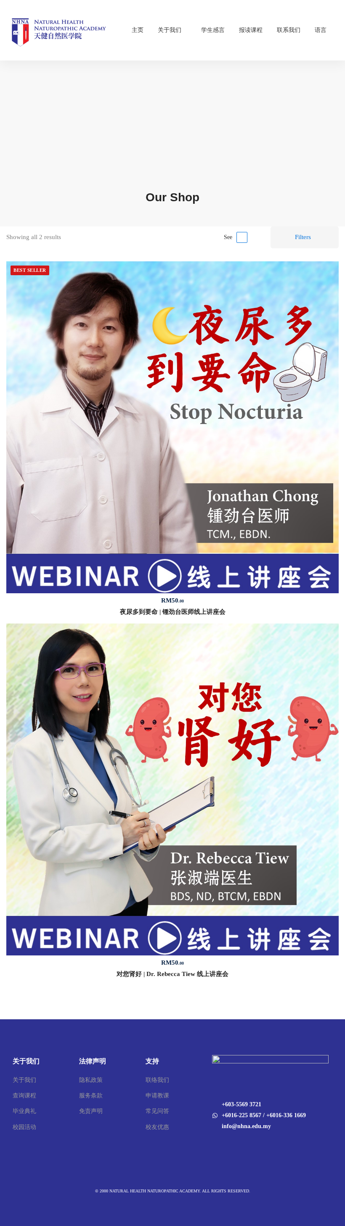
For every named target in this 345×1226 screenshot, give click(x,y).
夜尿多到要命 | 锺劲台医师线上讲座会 (173, 611)
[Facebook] (212, 1144)
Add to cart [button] (172, 427)
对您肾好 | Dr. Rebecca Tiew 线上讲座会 (172, 974)
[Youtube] (223, 1144)
